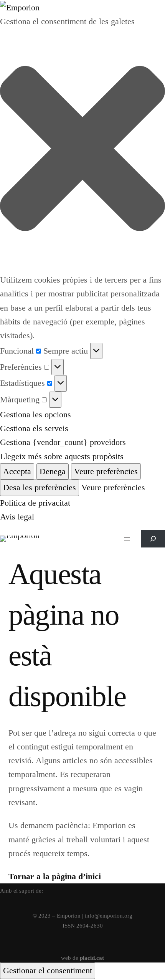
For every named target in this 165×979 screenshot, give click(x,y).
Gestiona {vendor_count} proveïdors (63, 442)
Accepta (17, 471)
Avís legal (17, 516)
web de (82, 957)
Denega (53, 471)
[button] (82, 150)
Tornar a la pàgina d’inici (54, 876)
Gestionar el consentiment (47, 970)
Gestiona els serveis (34, 428)
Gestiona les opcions (35, 414)
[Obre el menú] (127, 538)
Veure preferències (106, 471)
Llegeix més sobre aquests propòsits (62, 456)
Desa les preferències (39, 487)
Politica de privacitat (35, 503)
